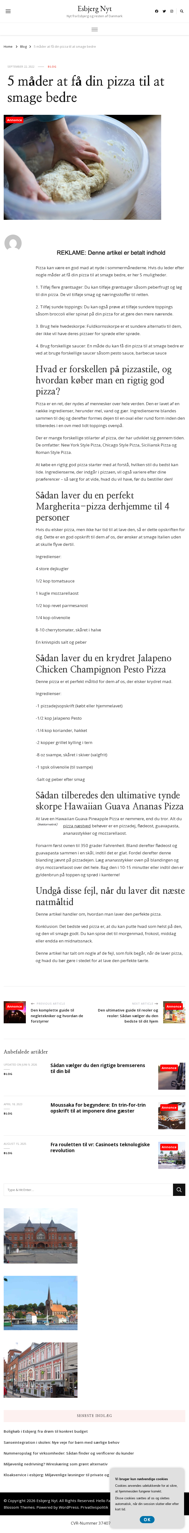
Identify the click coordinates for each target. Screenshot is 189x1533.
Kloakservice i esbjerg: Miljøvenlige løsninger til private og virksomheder (69, 1474)
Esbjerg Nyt (95, 8)
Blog (52, 66)
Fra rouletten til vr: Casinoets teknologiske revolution (100, 1147)
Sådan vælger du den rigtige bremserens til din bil (97, 1068)
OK (147, 1519)
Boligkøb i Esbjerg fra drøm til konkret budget (46, 1431)
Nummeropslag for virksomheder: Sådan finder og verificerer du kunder (69, 1453)
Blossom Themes (19, 1507)
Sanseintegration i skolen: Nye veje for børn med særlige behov (61, 1442)
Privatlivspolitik (94, 1507)
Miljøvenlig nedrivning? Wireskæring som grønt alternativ (56, 1463)
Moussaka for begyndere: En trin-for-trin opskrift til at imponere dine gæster (98, 1108)
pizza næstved (77, 826)
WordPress (69, 1507)
